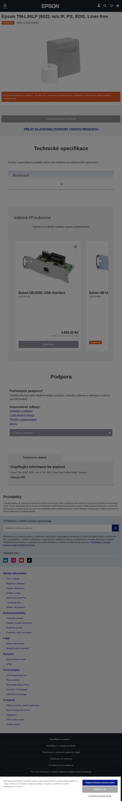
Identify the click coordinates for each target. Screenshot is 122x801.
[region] (60, 788)
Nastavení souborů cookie (100, 796)
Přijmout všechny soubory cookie (100, 783)
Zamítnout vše (100, 789)
